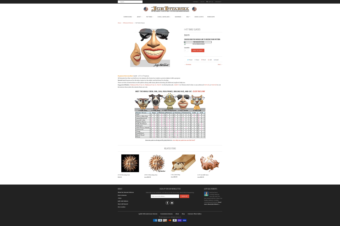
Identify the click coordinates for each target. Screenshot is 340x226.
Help (187, 17)
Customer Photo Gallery (195, 214)
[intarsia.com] (170, 9)
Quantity (186, 47)
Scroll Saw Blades (164, 17)
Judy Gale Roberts (123, 201)
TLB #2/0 (214, 85)
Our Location (121, 207)
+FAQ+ (120, 198)
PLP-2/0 (206, 85)
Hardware (178, 17)
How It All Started (123, 204)
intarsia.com (166, 217)
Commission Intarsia (166, 214)
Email (216, 60)
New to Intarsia (122, 195)
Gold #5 (176, 85)
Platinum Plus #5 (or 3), (137, 85)
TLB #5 (159, 85)
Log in (202, 1)
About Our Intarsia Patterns (126, 192)
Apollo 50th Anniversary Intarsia (147, 214)
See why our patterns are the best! (184, 140)
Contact (195, 1)
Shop (183, 214)
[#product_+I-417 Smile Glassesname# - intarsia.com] (150, 47)
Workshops (211, 17)
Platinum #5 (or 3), (150, 85)
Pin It (204, 60)
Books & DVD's (199, 17)
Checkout (218, 1)
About (139, 17)
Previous (188, 64)
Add (210, 60)
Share (197, 60)
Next (219, 64)
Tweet (190, 60)
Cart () (210, 1)
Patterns (149, 17)
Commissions (127, 17)
